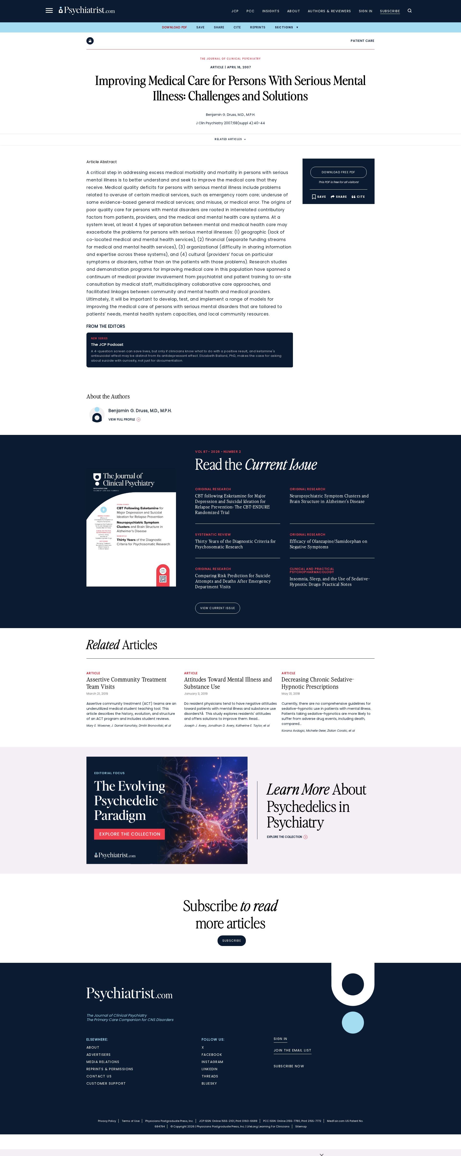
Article (217, 67)
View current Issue (217, 608)
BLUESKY (209, 1083)
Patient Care (363, 40)
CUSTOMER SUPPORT (106, 1083)
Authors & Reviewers (329, 11)
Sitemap (301, 1126)
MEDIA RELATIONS (102, 1061)
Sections (284, 27)
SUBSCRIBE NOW (289, 1066)
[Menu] (49, 11)
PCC (251, 11)
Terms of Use (131, 1121)
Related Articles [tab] (228, 139)
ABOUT (92, 1047)
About (293, 11)
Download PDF (174, 27)
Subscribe (390, 11)
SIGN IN (280, 1038)
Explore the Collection (284, 837)
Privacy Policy (107, 1121)
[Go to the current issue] (131, 585)
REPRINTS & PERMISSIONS (109, 1069)
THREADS (210, 1076)
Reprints (258, 27)
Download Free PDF (338, 172)
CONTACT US (99, 1076)
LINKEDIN (210, 1069)
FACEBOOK (212, 1054)
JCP (235, 11)
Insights (270, 11)
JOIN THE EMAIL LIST (293, 1050)
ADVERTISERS (98, 1054)
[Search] (409, 11)
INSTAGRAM (213, 1061)
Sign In (366, 11)
